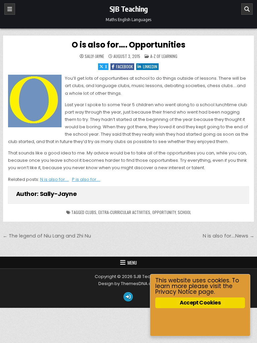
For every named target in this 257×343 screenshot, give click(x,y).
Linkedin (150, 66)
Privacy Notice (176, 292)
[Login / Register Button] (128, 296)
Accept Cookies (200, 302)
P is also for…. (86, 179)
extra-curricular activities (124, 212)
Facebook (124, 66)
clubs (90, 212)
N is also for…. (54, 179)
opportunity (164, 212)
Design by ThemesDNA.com (128, 283)
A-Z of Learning (163, 56)
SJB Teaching (128, 8)
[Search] (247, 9)
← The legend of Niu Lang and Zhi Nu (47, 235)
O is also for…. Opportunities (128, 44)
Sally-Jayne (94, 56)
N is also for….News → (228, 235)
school (184, 212)
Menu (132, 262)
